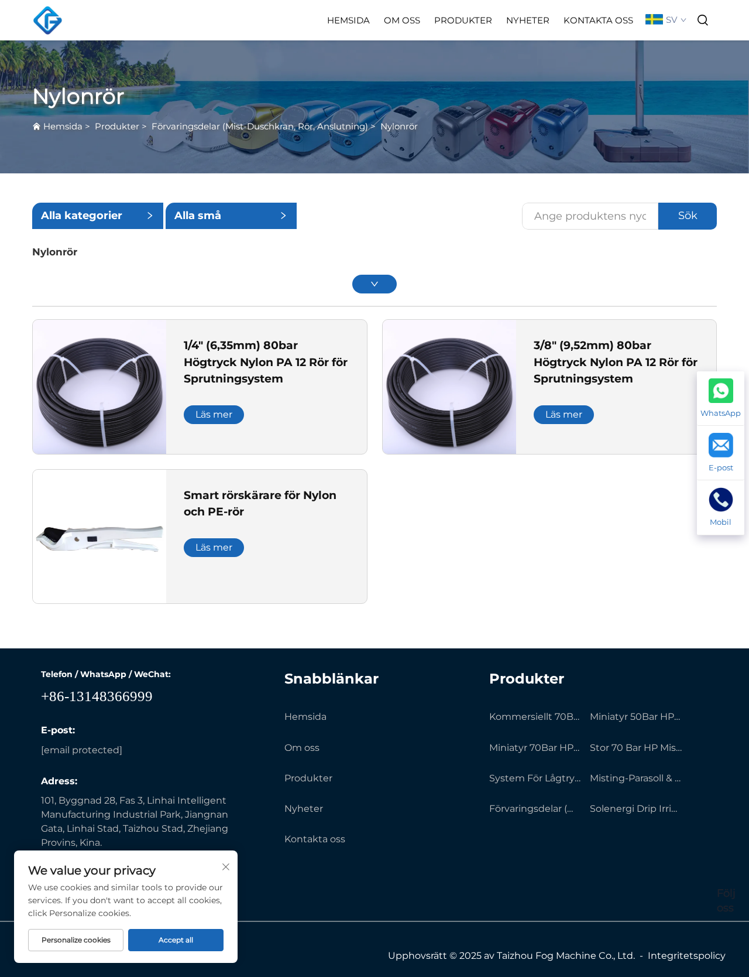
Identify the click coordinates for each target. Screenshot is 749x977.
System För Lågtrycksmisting (535, 778)
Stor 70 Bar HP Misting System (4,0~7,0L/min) (636, 747)
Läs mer (213, 414)
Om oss (402, 20)
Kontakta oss (598, 20)
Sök (688, 215)
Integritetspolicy (687, 955)
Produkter (463, 20)
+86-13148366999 (97, 696)
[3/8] (449, 386)
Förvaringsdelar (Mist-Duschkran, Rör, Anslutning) (260, 126)
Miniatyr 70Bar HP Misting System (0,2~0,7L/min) (535, 747)
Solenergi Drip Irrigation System (636, 808)
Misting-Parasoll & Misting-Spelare (636, 778)
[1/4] (99, 386)
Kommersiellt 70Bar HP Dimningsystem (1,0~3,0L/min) (535, 716)
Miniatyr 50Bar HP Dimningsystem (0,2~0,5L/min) (636, 716)
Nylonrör (399, 126)
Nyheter (527, 20)
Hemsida (348, 20)
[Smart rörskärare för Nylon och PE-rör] (99, 535)
